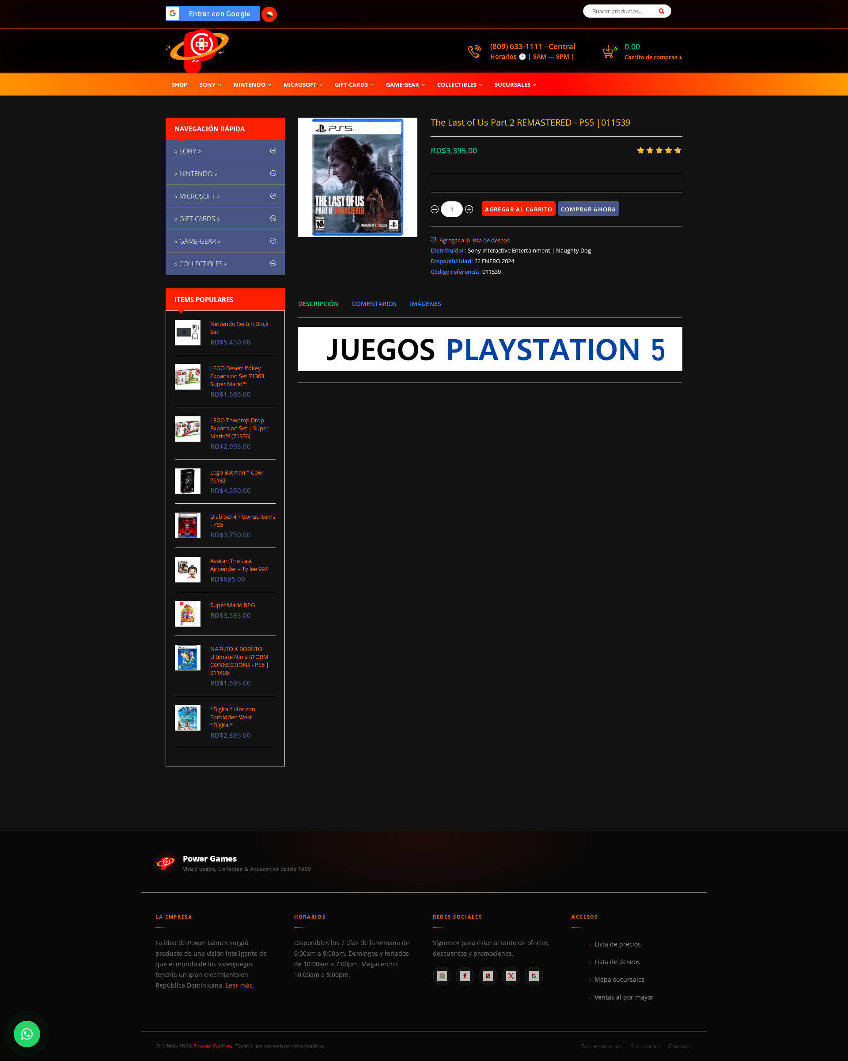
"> (215, 14)
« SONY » (187, 150)
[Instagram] (442, 976)
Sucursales (645, 1046)
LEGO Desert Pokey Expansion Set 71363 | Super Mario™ (239, 376)
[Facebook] (465, 976)
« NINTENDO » (195, 173)
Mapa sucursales (619, 980)
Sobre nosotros (602, 1046)
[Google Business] (534, 976)
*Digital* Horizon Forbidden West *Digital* (232, 717)
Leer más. (240, 985)
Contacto (681, 1046)
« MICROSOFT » (197, 196)
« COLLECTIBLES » (200, 263)
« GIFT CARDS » (197, 218)
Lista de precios (617, 944)
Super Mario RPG (232, 605)
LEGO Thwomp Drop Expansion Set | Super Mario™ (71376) (239, 428)
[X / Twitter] (511, 976)
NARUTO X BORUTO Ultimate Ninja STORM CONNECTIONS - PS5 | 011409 (239, 661)
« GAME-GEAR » (197, 241)
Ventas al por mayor (624, 997)
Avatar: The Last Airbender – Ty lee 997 (239, 565)
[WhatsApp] (488, 976)
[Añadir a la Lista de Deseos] (470, 240)
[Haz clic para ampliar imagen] (357, 177)
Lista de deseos (617, 962)
